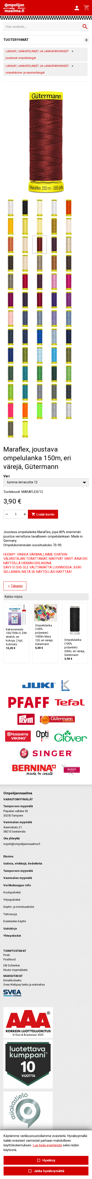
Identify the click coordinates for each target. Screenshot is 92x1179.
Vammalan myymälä (17, 878)
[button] (77, 8)
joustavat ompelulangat (21, 58)
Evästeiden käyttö (14, 921)
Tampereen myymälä (18, 870)
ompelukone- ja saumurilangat (25, 72)
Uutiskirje (10, 928)
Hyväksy (46, 1160)
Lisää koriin (42, 514)
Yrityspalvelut (11, 899)
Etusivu (8, 856)
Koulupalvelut (12, 892)
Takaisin (15, 586)
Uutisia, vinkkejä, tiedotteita (22, 863)
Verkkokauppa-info (17, 885)
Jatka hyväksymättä (46, 1171)
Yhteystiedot (12, 935)
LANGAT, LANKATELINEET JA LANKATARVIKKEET (37, 51)
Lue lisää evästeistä (47, 1145)
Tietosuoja (10, 914)
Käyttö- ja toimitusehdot (18, 906)
